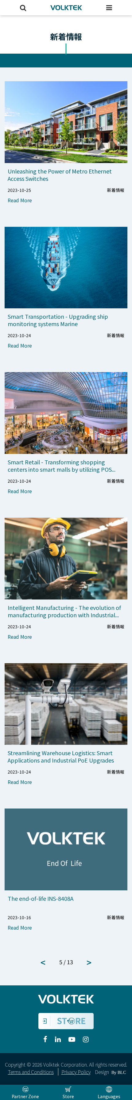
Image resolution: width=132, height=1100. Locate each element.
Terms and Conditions (31, 1071)
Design (102, 1071)
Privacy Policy (76, 1071)
